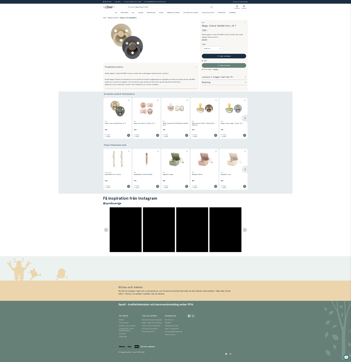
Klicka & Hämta (170, 334)
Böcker (161, 12)
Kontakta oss (169, 320)
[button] (245, 23)
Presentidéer (221, 12)
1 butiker (137, 136)
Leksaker (140, 12)
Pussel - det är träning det (151, 325)
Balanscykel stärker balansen (152, 320)
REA (116, 12)
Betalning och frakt (171, 325)
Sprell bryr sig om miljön (127, 325)
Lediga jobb (123, 336)
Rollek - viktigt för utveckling (152, 322)
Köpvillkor (168, 322)
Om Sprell (122, 333)
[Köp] (128, 135)
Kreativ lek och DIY (148, 331)
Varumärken (232, 12)
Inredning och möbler (173, 12)
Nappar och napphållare (128, 17)
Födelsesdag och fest (208, 12)
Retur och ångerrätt (172, 328)
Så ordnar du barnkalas (150, 328)
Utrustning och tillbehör (190, 12)
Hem (104, 17)
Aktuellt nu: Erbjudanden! (240, 1)
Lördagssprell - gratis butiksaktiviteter (126, 329)
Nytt (133, 12)
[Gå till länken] (189, 316)
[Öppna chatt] (346, 357)
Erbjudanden (124, 12)
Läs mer (204, 39)
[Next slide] (245, 118)
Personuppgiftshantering (173, 331)
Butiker (121, 320)
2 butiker (108, 136)
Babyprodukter (151, 12)
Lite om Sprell (123, 322)
